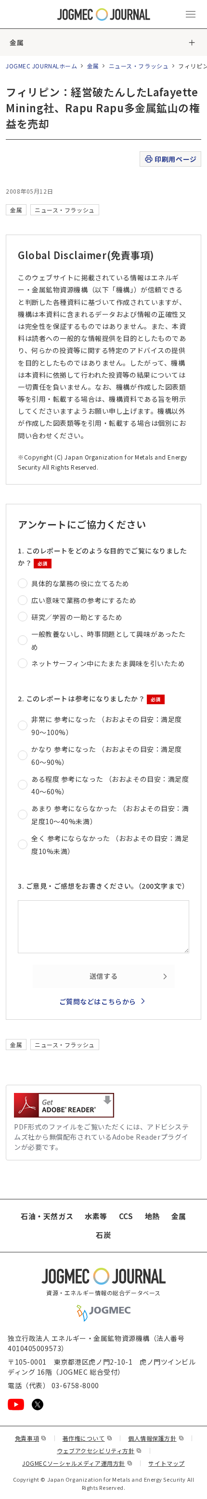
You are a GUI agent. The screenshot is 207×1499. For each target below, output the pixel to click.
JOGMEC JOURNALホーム (42, 66)
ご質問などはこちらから (97, 1001)
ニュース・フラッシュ (139, 66)
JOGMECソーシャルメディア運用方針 (77, 1463)
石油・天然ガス (47, 1216)
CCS (126, 1216)
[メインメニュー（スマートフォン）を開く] (190, 14)
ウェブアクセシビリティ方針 (99, 1450)
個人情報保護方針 (156, 1438)
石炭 (103, 1235)
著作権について (87, 1438)
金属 (17, 42)
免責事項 (31, 1438)
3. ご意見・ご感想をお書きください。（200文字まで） (103, 886)
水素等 (96, 1216)
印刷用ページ (175, 159)
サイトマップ (166, 1463)
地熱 (152, 1216)
